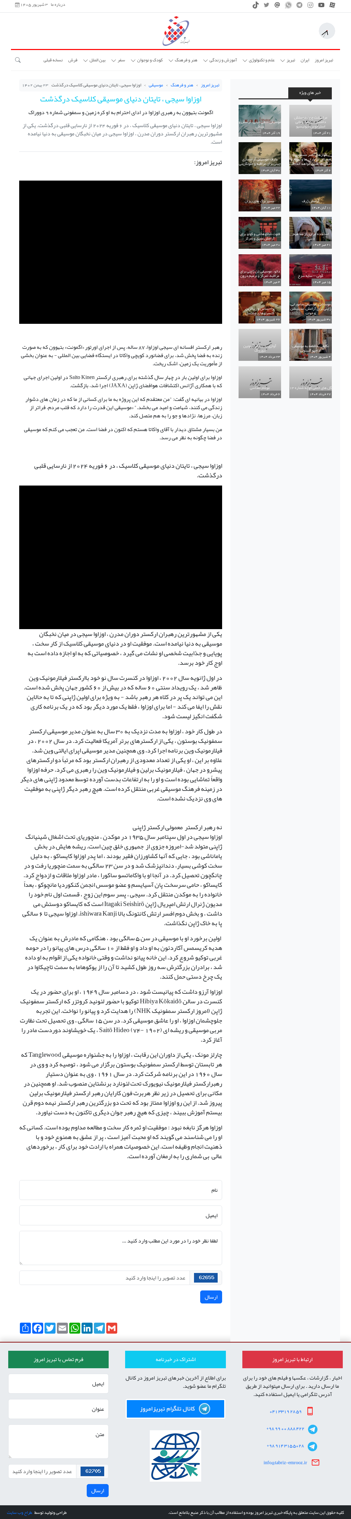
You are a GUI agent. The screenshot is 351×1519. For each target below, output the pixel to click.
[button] (287, 60)
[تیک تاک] (255, 6)
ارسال (211, 1296)
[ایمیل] (277, 6)
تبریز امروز (210, 85)
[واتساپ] (288, 6)
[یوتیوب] (321, 6)
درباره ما (58, 4)
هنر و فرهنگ (182, 85)
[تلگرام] (299, 6)
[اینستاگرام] (310, 6)
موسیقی (156, 85)
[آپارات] (332, 6)
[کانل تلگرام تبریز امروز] (175, 1408)
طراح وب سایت (19, 1512)
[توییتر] (266, 6)
